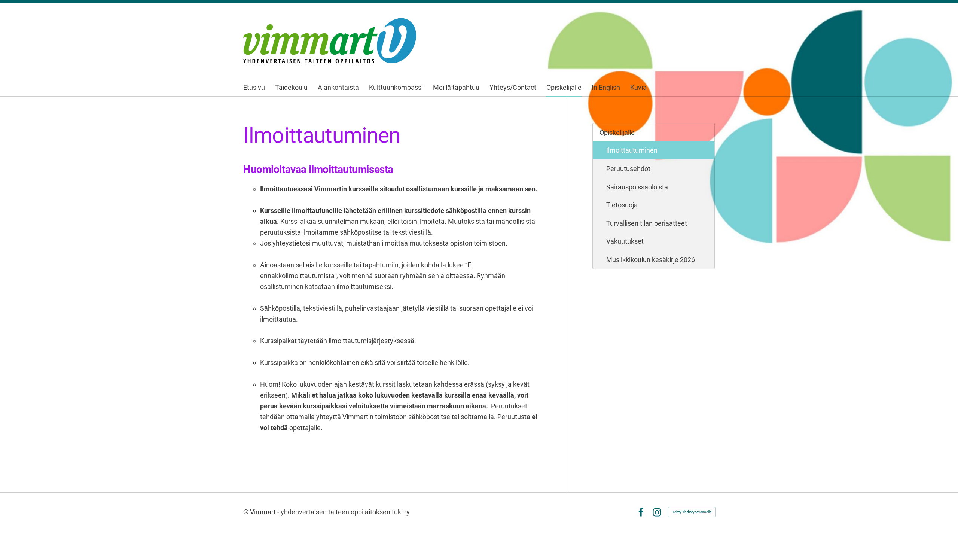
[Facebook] (641, 512)
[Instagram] (657, 512)
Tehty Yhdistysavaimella (691, 512)
